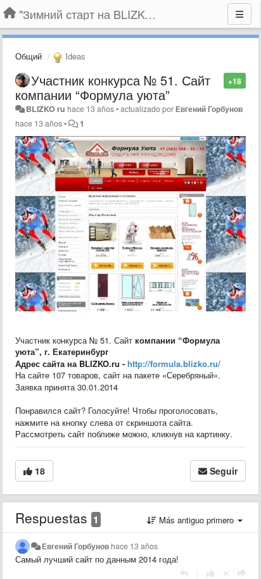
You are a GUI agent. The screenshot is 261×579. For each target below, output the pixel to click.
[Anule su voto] (226, 573)
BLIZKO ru (46, 109)
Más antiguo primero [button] (196, 520)
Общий (28, 56)
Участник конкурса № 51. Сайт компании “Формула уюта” (112, 87)
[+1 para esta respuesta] (211, 573)
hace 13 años (134, 546)
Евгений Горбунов (209, 109)
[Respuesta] (184, 573)
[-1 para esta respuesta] (242, 573)
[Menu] (239, 14)
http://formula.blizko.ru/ (173, 364)
